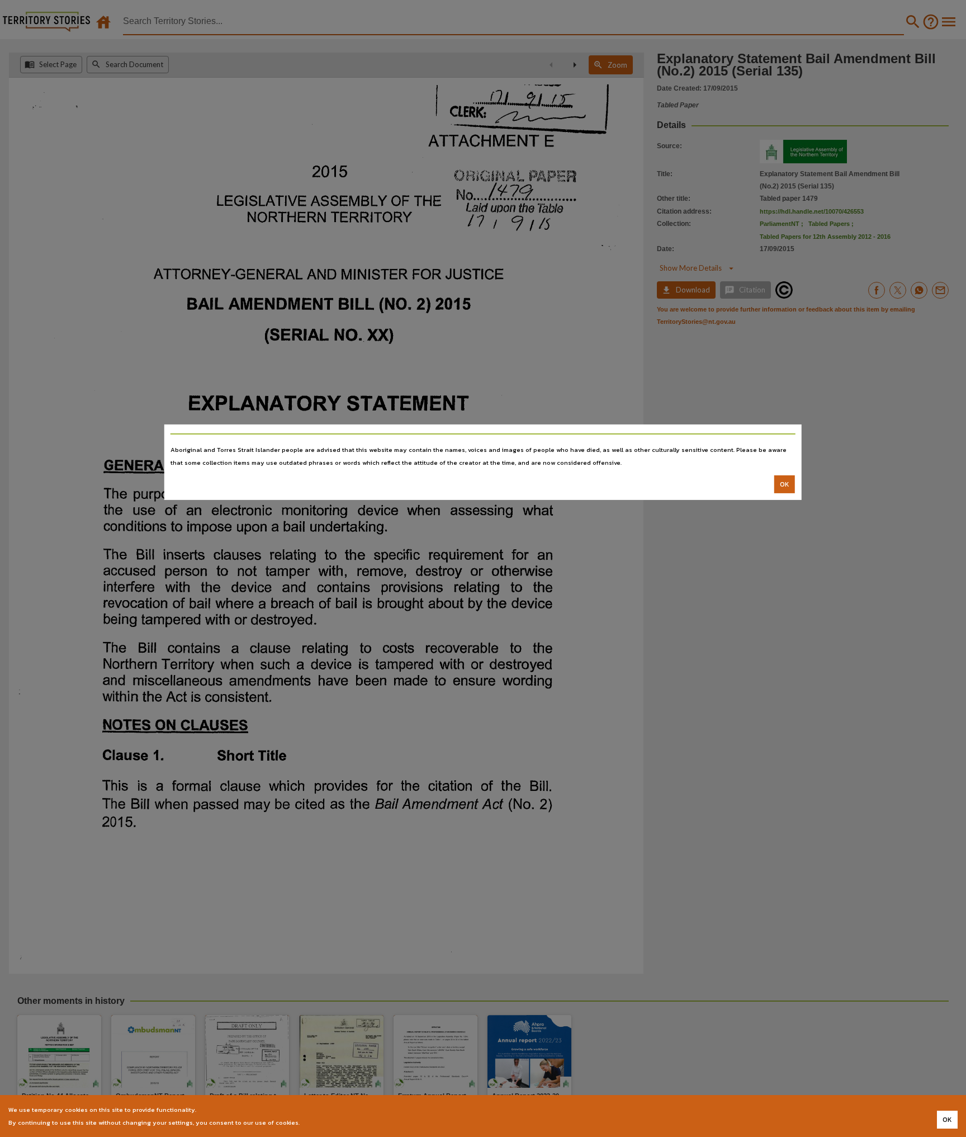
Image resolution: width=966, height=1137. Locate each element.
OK (784, 484)
